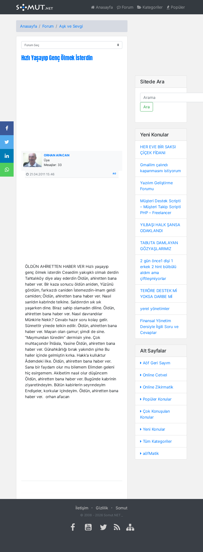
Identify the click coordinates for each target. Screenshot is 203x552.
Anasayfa (104, 7)
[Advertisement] (71, 109)
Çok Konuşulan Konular (155, 414)
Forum (127, 7)
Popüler (177, 7)
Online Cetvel (154, 374)
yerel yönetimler (155, 308)
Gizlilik (102, 507)
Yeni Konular (153, 429)
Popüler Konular (157, 399)
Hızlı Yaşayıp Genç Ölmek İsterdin (56, 58)
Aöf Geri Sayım (156, 362)
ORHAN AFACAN (56, 155)
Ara (146, 106)
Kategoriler (152, 7)
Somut (121, 507)
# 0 (114, 173)
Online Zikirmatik (157, 387)
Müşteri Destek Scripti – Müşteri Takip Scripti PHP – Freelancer (160, 206)
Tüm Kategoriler (157, 441)
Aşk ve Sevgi (71, 26)
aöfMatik (150, 453)
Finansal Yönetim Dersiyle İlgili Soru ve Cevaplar (159, 326)
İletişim (82, 507)
